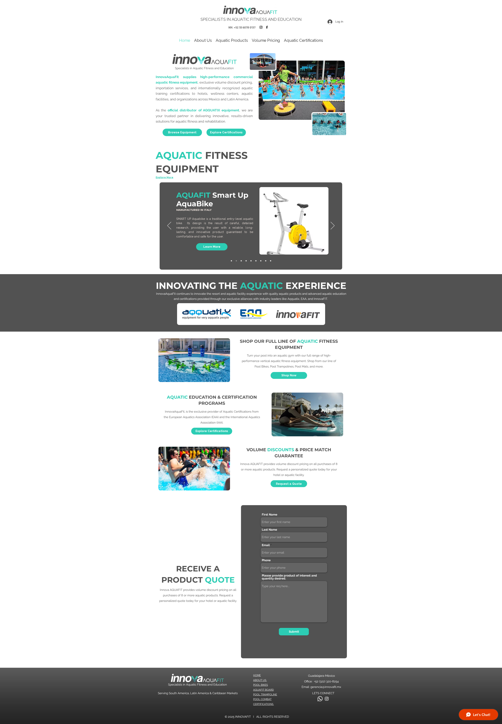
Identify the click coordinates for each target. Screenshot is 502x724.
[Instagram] (261, 27)
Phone (266, 560)
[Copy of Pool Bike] (231, 260)
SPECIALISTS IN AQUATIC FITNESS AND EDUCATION (251, 19)
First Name (269, 514)
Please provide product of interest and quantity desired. (289, 577)
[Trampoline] (236, 260)
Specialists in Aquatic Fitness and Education (197, 684)
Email (266, 545)
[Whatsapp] (320, 698)
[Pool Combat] (255, 260)
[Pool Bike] (241, 260)
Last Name (269, 529)
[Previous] (169, 226)
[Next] (333, 226)
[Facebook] (267, 27)
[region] (293, 221)
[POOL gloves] (270, 260)
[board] (251, 260)
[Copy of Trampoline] (265, 260)
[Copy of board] (246, 260)
